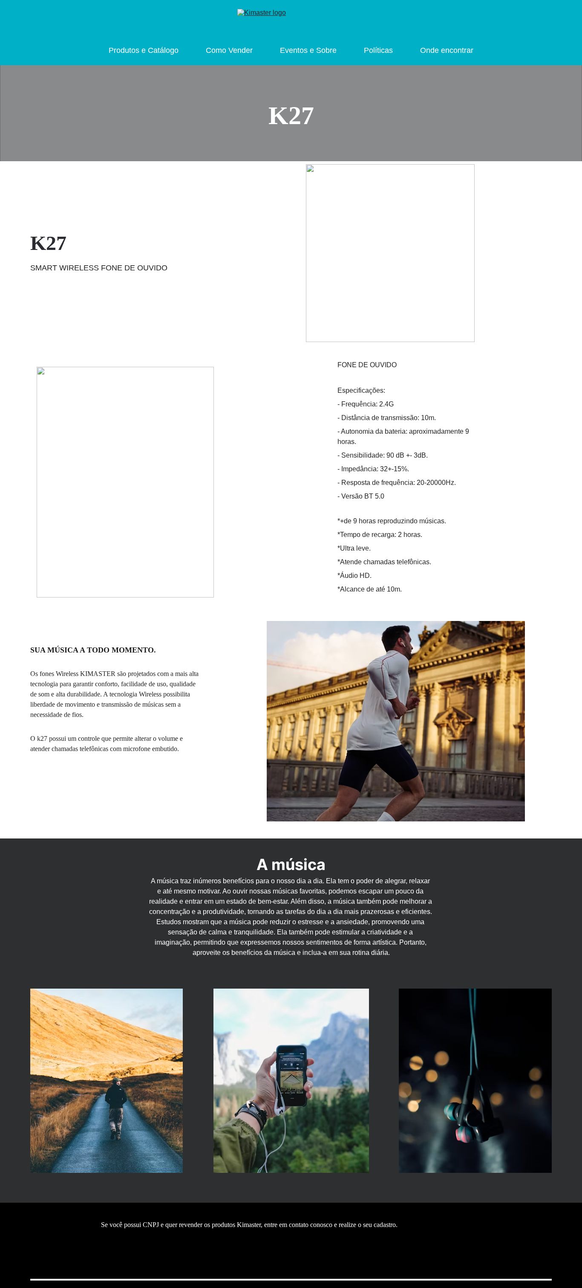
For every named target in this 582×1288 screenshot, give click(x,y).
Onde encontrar (446, 50)
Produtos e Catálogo (144, 50)
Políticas (378, 50)
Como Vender (229, 50)
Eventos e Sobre (308, 50)
